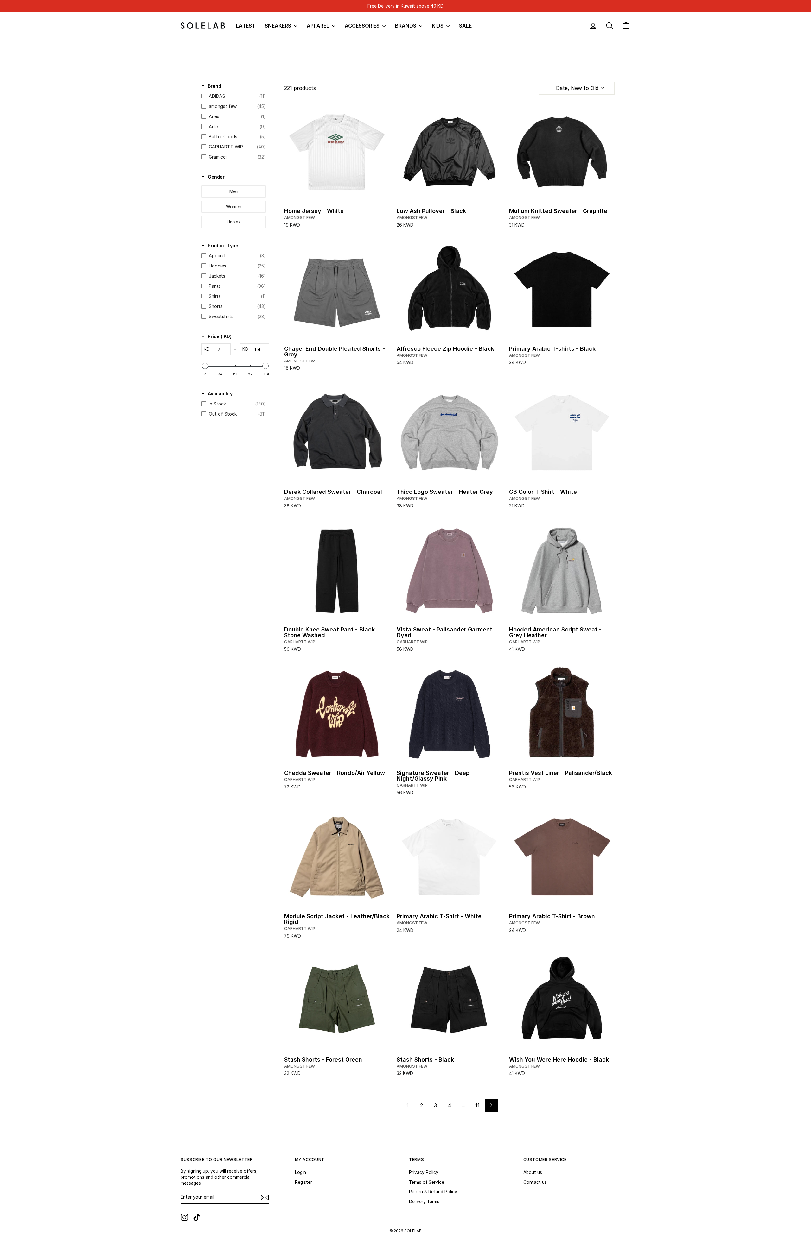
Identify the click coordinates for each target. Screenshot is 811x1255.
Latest (245, 25)
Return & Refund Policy (433, 1191)
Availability (220, 393)
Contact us (535, 1182)
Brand (214, 86)
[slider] (205, 366)
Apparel (318, 25)
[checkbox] (233, 96)
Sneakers (278, 25)
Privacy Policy (423, 1172)
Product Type (223, 245)
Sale (465, 25)
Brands (406, 25)
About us (532, 1172)
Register (303, 1182)
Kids (438, 25)
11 (477, 1105)
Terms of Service (426, 1182)
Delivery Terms (424, 1201)
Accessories (363, 25)
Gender (216, 176)
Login (300, 1172)
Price (220, 336)
